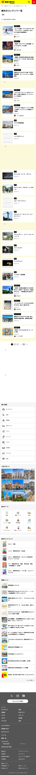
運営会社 (3, 751)
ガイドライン (22, 754)
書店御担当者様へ (5, 756)
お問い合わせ (22, 759)
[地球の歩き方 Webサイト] (8, 2)
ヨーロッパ (9, 409)
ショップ (29, 530)
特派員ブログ (5, 728)
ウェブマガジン (5, 725)
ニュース (3, 735)
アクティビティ (6, 530)
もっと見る (30, 680)
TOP (2, 6)
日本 (7, 458)
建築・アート (18, 515)
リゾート (8, 436)
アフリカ (8, 453)
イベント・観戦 (6, 522)
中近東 (8, 447)
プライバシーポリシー (24, 751)
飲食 (7, 515)
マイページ (23, 743)
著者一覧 (3, 738)
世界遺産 (18, 522)
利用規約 (3, 754)
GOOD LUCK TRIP (6, 747)
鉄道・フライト (18, 530)
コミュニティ (5, 741)
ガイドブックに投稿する (24, 756)
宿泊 (29, 515)
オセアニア (9, 425)
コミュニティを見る (17, 701)
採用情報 (3, 759)
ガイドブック (5, 732)
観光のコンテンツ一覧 (10, 6)
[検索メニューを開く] (29, 2)
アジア (8, 442)
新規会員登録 (6, 743)
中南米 (8, 420)
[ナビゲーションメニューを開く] (34, 2)
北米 (7, 414)
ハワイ (8, 431)
